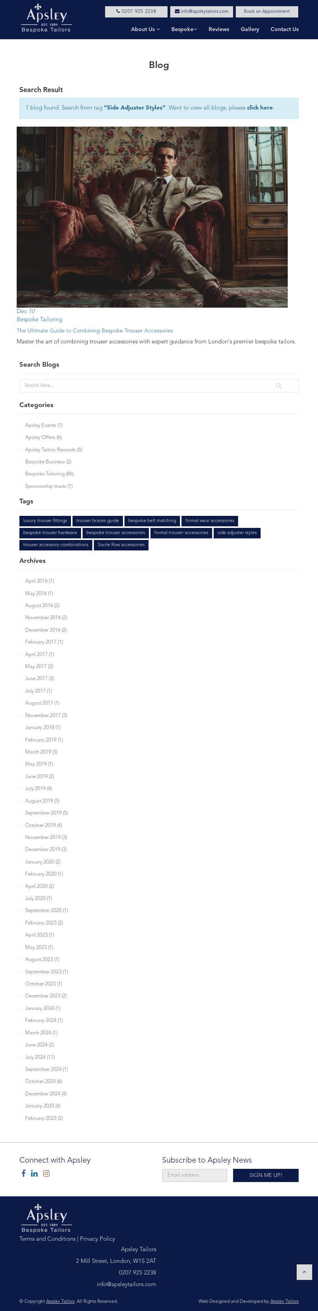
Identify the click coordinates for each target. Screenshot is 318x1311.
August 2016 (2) (42, 605)
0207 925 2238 (138, 11)
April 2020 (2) (39, 886)
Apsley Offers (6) (43, 437)
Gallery (250, 29)
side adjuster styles (237, 533)
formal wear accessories (209, 521)
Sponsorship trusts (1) (49, 486)
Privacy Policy (97, 1239)
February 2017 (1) (44, 642)
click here (260, 108)
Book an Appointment (267, 11)
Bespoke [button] (182, 29)
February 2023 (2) (44, 923)
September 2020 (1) (46, 910)
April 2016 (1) (39, 581)
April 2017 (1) (39, 654)
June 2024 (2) (39, 1045)
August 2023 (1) (42, 959)
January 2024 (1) (42, 1008)
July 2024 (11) (40, 1057)
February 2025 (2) (44, 1118)
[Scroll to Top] (304, 1272)
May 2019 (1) (39, 764)
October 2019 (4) (43, 825)
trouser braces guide (97, 521)
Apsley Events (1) (43, 425)
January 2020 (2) (42, 862)
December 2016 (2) (46, 630)
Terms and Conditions (47, 1239)
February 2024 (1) (44, 1020)
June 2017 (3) (39, 678)
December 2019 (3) (46, 849)
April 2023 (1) (39, 935)
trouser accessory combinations (55, 545)
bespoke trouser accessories (115, 533)
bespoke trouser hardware (50, 533)
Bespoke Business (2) (48, 462)
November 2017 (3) (46, 715)
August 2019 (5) (42, 801)
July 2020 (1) (38, 898)
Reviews (219, 29)
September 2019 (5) (46, 813)
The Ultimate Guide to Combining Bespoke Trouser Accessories (95, 331)
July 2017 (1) (38, 691)
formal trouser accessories (181, 533)
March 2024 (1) (41, 1033)
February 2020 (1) (44, 874)
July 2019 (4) (38, 788)
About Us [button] (143, 29)
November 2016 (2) (46, 617)
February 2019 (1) (44, 740)
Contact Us (285, 29)
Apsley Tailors (60, 1301)
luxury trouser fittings (45, 521)
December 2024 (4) (46, 1094)
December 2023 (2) (46, 996)
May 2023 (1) (39, 947)
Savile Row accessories (121, 545)
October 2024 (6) (43, 1081)
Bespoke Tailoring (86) (49, 474)
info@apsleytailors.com (204, 11)
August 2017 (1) (42, 703)
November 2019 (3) (46, 837)
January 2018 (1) (42, 727)
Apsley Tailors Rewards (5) (53, 450)
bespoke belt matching (152, 521)
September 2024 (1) (46, 1069)
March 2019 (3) (41, 752)
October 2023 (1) (43, 984)
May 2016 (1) (39, 593)
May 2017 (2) (39, 666)
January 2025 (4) (42, 1106)
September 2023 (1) (46, 972)
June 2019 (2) (39, 776)
